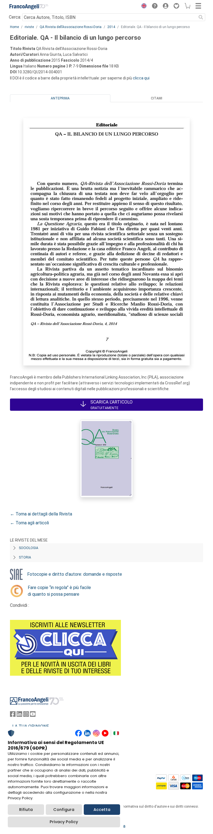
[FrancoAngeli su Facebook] (13, 715)
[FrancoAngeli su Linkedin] (19, 715)
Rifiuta (26, 809)
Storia (25, 557)
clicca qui (141, 78)
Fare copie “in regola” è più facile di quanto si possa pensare (59, 591)
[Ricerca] (200, 17)
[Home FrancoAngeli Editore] (28, 6)
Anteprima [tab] (60, 98)
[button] (142, 7)
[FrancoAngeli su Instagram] (26, 715)
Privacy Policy (64, 822)
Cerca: (15, 17)
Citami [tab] (156, 98)
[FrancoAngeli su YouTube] (33, 715)
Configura (63, 809)
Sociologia (28, 548)
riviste (29, 27)
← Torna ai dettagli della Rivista (41, 514)
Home (14, 27)
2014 (111, 27)
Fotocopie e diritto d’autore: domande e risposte (74, 574)
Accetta (101, 809)
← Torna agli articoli (29, 522)
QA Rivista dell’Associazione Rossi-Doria (71, 27)
